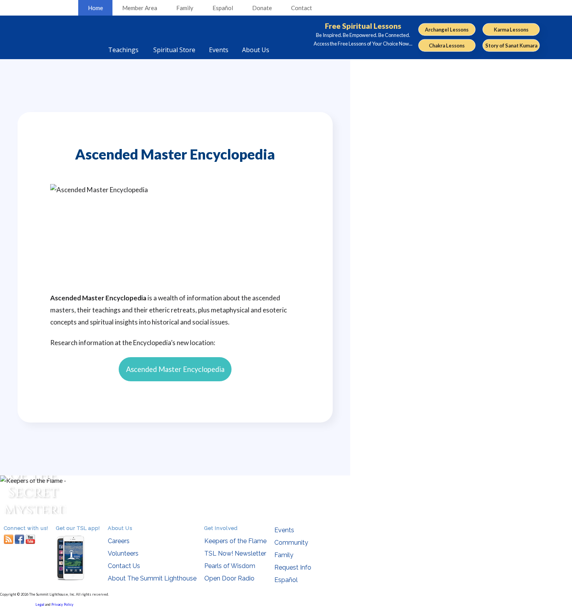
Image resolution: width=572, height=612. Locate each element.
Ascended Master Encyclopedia (175, 369)
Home (95, 7)
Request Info (292, 567)
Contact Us (124, 566)
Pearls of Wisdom (229, 566)
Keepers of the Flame (235, 541)
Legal (39, 604)
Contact (301, 7)
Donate (262, 7)
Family (184, 7)
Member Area (139, 7)
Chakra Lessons (447, 45)
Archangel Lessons (446, 29)
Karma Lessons (511, 29)
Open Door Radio (229, 578)
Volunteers (123, 553)
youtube (30, 539)
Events (284, 530)
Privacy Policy (62, 604)
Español (222, 7)
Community (291, 542)
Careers (119, 541)
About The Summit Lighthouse (152, 578)
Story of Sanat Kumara (511, 45)
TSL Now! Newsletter (235, 553)
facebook (19, 539)
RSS (8, 539)
